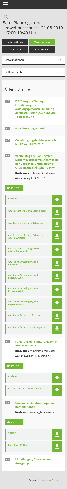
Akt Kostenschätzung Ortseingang (27, 210)
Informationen (15, 42)
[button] (57, 200)
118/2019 (16, 422)
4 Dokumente (14, 72)
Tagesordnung (42, 42)
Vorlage (12, 198)
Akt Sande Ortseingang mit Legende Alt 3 (23, 303)
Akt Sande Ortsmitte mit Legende (26, 327)
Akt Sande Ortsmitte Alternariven (26, 315)
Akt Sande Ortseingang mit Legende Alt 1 (23, 276)
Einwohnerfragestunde (30, 128)
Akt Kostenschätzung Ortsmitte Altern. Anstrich (25, 236)
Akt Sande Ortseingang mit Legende (23, 263)
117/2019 (16, 188)
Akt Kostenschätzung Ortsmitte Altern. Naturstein (25, 250)
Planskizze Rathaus (18, 445)
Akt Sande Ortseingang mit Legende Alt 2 (23, 290)
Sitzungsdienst (48, 480)
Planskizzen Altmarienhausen (24, 388)
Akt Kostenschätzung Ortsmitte (25, 223)
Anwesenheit (42, 49)
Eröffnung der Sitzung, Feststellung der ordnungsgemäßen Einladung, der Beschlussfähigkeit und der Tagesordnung (35, 109)
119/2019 (16, 365)
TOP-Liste (15, 49)
